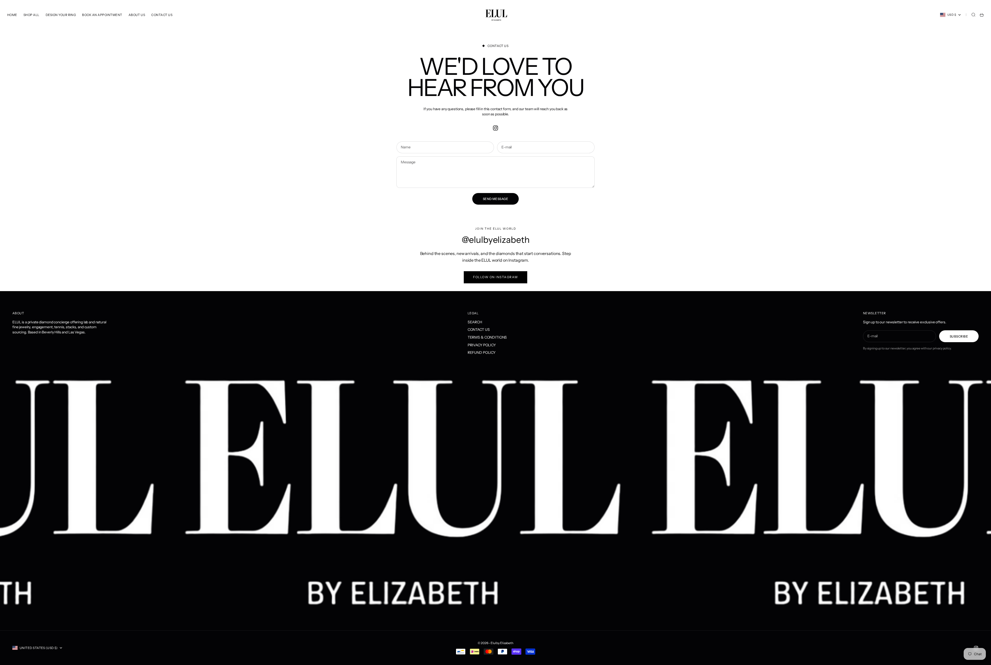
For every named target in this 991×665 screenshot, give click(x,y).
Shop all (31, 15)
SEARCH (475, 322)
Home (12, 15)
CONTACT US (479, 329)
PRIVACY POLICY (482, 345)
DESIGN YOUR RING (61, 15)
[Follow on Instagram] (495, 128)
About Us (137, 15)
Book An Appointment (102, 15)
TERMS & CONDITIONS (487, 337)
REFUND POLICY (482, 352)
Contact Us (161, 15)
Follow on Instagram (495, 277)
